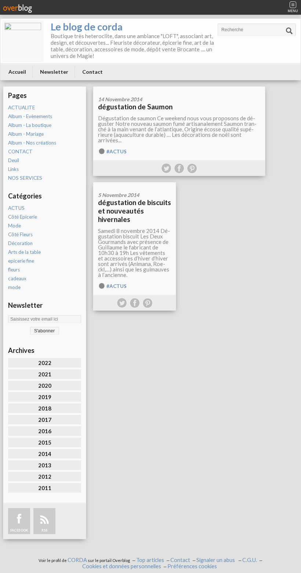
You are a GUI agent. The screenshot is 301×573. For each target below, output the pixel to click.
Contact (92, 72)
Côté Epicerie (22, 217)
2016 (44, 431)
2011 (44, 488)
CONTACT (20, 151)
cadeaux (17, 278)
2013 (44, 465)
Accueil (17, 72)
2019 (44, 397)
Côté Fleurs (20, 234)
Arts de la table (24, 252)
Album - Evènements (30, 116)
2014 (44, 453)
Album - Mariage (26, 134)
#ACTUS (116, 151)
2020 (44, 385)
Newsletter (54, 72)
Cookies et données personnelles (121, 566)
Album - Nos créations (32, 143)
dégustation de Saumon (135, 106)
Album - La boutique (29, 125)
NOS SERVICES (25, 178)
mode (14, 287)
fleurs (14, 270)
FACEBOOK (19, 530)
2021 (44, 374)
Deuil (13, 160)
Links (13, 169)
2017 (44, 419)
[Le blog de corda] (22, 41)
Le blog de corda (87, 27)
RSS (44, 530)
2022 (44, 363)
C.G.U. (249, 560)
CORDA (77, 560)
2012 (44, 476)
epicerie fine (21, 261)
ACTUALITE (21, 107)
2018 (44, 408)
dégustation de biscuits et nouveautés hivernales (134, 210)
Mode (14, 226)
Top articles (150, 560)
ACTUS (16, 208)
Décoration (20, 243)
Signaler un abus (216, 560)
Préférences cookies (192, 566)
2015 (44, 442)
